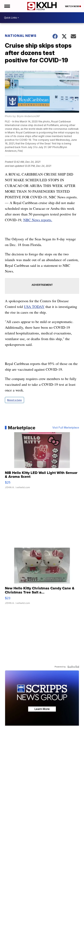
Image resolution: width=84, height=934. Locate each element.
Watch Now (72, 6)
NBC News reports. (37, 219)
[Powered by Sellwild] (73, 666)
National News (20, 36)
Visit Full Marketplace (65, 427)
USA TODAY (34, 306)
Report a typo (14, 400)
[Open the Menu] (7, 6)
